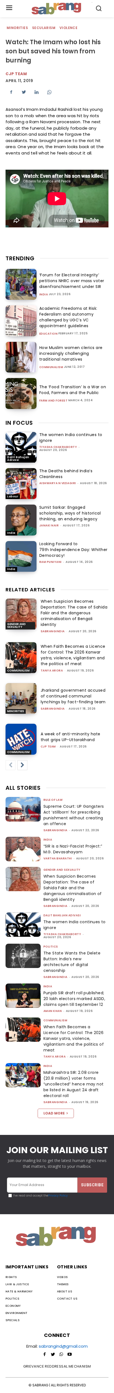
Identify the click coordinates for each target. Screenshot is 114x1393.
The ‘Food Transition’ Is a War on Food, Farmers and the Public (72, 389)
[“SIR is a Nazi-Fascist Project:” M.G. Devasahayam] (23, 849)
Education (48, 333)
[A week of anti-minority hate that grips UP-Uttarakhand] (21, 739)
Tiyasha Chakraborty (58, 447)
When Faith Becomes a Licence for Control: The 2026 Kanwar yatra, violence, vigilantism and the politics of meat (73, 655)
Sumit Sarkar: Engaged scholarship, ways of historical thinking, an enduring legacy (70, 513)
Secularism (43, 27)
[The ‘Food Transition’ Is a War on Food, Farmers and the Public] (21, 393)
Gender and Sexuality (16, 625)
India (43, 294)
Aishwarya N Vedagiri (57, 483)
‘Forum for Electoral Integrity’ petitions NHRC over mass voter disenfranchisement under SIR (71, 280)
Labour (12, 496)
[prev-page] (10, 765)
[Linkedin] (36, 92)
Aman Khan (52, 1011)
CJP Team (16, 74)
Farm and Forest (53, 400)
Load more (54, 1113)
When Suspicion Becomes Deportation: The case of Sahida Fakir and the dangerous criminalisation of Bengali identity (74, 613)
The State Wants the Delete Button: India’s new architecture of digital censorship (71, 961)
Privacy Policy (58, 1195)
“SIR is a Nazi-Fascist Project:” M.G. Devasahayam (72, 849)
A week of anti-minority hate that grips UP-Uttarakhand (70, 737)
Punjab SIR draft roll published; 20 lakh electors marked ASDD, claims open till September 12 (74, 998)
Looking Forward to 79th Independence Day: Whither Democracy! (73, 549)
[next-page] (22, 765)
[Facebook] (11, 92)
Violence (68, 27)
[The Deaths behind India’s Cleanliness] (21, 483)
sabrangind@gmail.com (63, 1346)
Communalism (51, 367)
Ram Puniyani (50, 562)
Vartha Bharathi (57, 858)
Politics (50, 947)
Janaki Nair (49, 525)
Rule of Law (53, 800)
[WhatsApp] (49, 92)
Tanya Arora (52, 670)
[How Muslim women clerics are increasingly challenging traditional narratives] (21, 357)
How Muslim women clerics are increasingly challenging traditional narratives (71, 353)
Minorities (17, 27)
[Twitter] (23, 92)
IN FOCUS (19, 423)
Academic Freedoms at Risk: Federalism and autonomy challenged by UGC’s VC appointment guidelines (68, 317)
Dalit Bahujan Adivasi (18, 458)
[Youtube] (69, 1354)
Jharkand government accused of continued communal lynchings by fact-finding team (73, 696)
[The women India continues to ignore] (21, 447)
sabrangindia (53, 631)
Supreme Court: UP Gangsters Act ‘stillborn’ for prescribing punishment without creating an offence (73, 815)
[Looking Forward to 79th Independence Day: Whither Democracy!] (21, 556)
